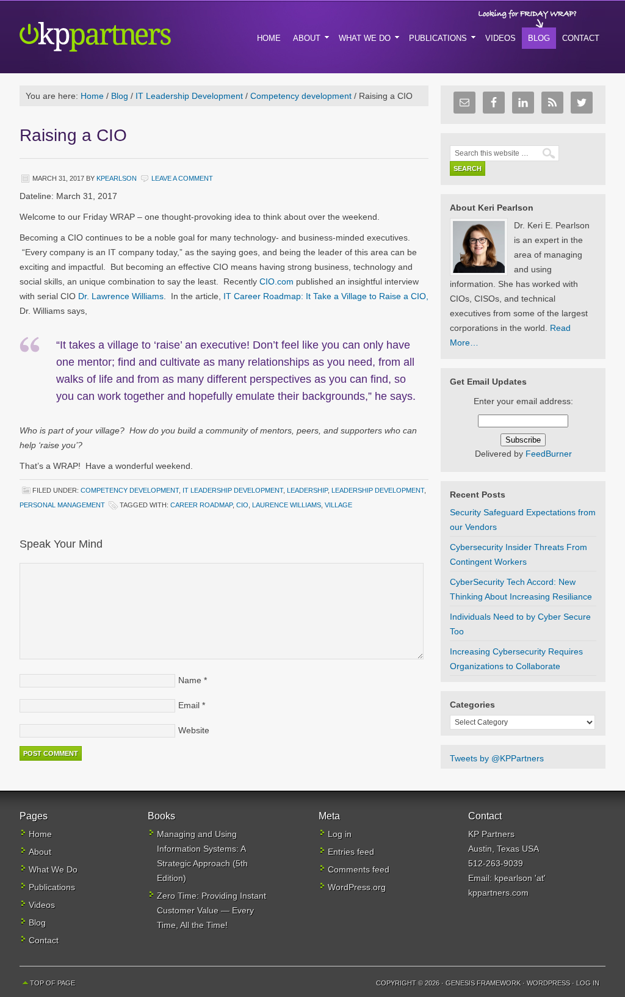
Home (40, 834)
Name (189, 680)
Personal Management (62, 505)
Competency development (130, 490)
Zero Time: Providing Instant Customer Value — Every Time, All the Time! (211, 910)
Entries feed (351, 852)
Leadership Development (377, 490)
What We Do (53, 869)
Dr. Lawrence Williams (121, 296)
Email (189, 705)
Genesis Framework (483, 983)
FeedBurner (549, 454)
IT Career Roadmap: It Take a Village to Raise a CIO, (325, 296)
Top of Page (52, 983)
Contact (44, 940)
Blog (37, 922)
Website (193, 730)
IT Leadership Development (232, 490)
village (338, 505)
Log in (340, 834)
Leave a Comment (182, 178)
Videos (42, 905)
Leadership (307, 490)
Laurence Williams (286, 505)
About (40, 852)
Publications (52, 887)
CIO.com (276, 281)
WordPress (548, 983)
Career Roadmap (201, 505)
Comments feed (358, 869)
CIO (242, 505)
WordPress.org (357, 887)
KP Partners (123, 36)
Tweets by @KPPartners (497, 758)
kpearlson (116, 178)
